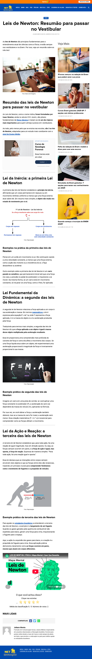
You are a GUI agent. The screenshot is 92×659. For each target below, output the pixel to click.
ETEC (48, 7)
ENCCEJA (42, 7)
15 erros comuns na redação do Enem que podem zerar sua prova (73, 75)
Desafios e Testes (71, 7)
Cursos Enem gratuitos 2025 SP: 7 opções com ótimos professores (72, 112)
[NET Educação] (8, 8)
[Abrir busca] (88, 7)
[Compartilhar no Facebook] (30, 620)
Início (18, 7)
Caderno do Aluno (57, 7)
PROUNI (36, 7)
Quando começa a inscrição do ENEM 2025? (73, 223)
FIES (31, 7)
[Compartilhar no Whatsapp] (38, 620)
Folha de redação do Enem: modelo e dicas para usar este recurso (73, 148)
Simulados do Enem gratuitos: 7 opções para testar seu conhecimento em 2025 (73, 185)
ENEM (22, 7)
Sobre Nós (82, 7)
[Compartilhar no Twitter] (34, 620)
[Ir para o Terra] (46, 2)
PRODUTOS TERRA (84, 1)
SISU (27, 7)
